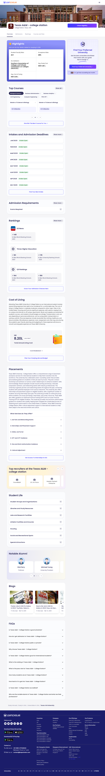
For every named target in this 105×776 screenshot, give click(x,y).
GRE (86, 733)
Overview (10, 34)
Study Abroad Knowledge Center (76, 731)
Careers (55, 722)
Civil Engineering (15, 97)
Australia (39, 726)
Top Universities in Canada (44, 738)
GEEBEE (55, 728)
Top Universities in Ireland (43, 741)
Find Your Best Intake (36, 192)
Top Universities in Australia (44, 739)
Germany (39, 730)
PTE (86, 731)
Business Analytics (49, 93)
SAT (86, 730)
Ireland (38, 728)
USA (38, 720)
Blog (70, 728)
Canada (39, 724)
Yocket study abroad (58, 727)
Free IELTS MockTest (74, 720)
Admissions (18, 34)
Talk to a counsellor (74, 724)
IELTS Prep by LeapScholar (92, 722)
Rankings (28, 34)
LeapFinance (88, 720)
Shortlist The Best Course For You (35, 123)
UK (37, 722)
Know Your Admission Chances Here (36, 289)
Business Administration (32, 93)
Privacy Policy (40, 760)
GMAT (86, 735)
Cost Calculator (73, 726)
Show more (57, 134)
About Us (55, 720)
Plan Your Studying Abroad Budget (36, 358)
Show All (44, 97)
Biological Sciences (16, 93)
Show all (58, 88)
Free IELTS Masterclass (75, 722)
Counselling (72, 740)
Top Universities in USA (43, 734)
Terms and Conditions (42, 762)
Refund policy (40, 764)
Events (70, 734)
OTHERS (96, 771)
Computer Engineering (31, 97)
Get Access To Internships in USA (36, 458)
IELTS (70, 738)
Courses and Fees (38, 34)
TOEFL (86, 728)
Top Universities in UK (42, 736)
